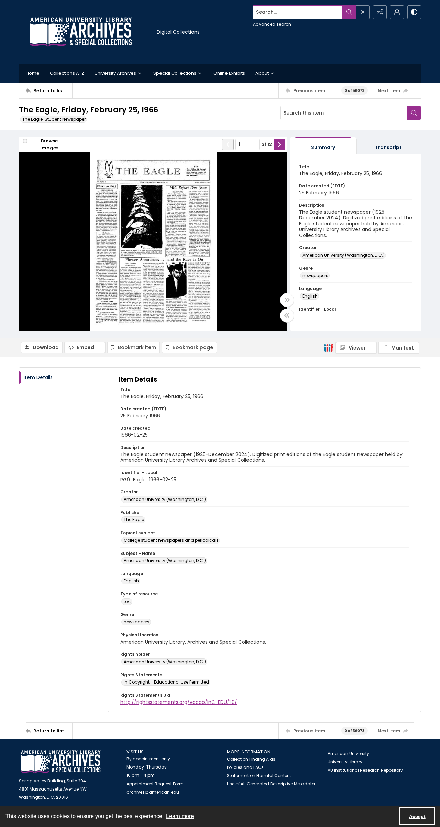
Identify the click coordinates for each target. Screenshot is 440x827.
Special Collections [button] (174, 73)
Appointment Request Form (155, 784)
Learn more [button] (180, 816)
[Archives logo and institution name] (81, 32)
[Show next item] (279, 144)
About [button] (262, 73)
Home (33, 73)
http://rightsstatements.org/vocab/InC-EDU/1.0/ (178, 702)
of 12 (266, 144)
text (127, 601)
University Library (345, 762)
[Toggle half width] (287, 315)
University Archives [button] (115, 73)
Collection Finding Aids (251, 759)
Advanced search (272, 24)
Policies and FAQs (245, 767)
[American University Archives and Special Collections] (60, 761)
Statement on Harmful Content (259, 775)
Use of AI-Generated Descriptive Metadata (271, 784)
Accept (417, 816)
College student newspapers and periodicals (171, 540)
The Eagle (134, 520)
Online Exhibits (229, 73)
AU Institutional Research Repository (365, 770)
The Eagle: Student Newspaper (54, 119)
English (310, 296)
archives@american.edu (152, 792)
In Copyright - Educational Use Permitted (166, 682)
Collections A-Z (67, 73)
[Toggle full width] (287, 300)
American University (348, 753)
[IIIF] (328, 347)
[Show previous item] (228, 144)
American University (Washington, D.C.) (343, 255)
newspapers (315, 275)
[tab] (323, 145)
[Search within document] (414, 113)
